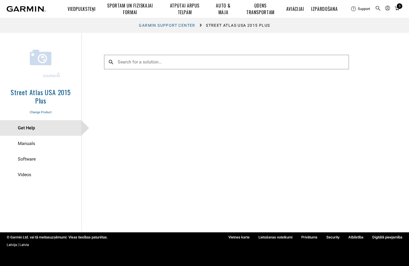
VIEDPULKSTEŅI (81, 9)
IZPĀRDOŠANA (324, 9)
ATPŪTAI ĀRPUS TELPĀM (184, 9)
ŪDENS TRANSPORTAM (260, 9)
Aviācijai (295, 9)
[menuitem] (361, 9)
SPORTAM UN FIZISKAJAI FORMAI (130, 9)
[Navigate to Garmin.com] (26, 9)
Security (332, 237)
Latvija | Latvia (18, 245)
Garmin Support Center (167, 25)
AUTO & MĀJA (223, 9)
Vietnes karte (239, 237)
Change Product (41, 112)
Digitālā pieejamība (387, 237)
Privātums (309, 237)
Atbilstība (355, 237)
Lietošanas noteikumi (275, 237)
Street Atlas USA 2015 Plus (41, 96)
